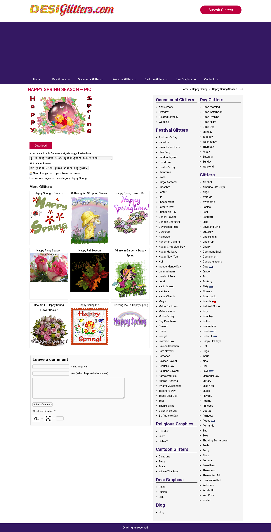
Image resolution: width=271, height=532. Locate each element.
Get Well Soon (211, 306)
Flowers (207, 291)
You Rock (208, 495)
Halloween (165, 236)
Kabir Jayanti (166, 286)
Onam (162, 331)
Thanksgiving (166, 405)
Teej (161, 400)
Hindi (162, 487)
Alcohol (207, 182)
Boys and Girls (211, 226)
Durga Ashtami (168, 182)
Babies (207, 207)
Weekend (208, 166)
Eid (160, 197)
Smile (206, 445)
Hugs (206, 351)
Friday (206, 151)
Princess (208, 405)
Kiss (205, 361)
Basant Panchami (169, 147)
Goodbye (208, 316)
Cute (205, 266)
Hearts (207, 331)
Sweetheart (209, 465)
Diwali (162, 177)
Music (206, 390)
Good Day (208, 126)
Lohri (162, 281)
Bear (205, 212)
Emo (205, 276)
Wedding (164, 122)
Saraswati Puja (168, 376)
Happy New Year (169, 256)
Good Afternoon (213, 112)
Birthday (163, 112)
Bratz (162, 466)
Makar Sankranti (168, 306)
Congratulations (212, 261)
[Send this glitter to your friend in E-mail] (30, 173)
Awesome (209, 202)
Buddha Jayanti (168, 157)
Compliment (210, 256)
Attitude (207, 197)
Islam (162, 436)
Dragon (207, 271)
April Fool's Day (168, 137)
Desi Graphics (184, 79)
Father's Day (166, 207)
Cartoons (164, 456)
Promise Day (166, 341)
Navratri (163, 326)
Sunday (207, 161)
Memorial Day (211, 376)
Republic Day (166, 366)
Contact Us (211, 79)
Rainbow (208, 415)
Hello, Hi (207, 336)
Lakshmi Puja (167, 276)
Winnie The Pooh (169, 471)
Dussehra (164, 187)
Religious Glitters (123, 79)
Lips (205, 366)
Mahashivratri (167, 311)
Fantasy (207, 281)
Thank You (209, 470)
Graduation (209, 326)
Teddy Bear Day (168, 395)
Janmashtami (167, 271)
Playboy (207, 395)
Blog (161, 512)
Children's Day (167, 167)
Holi (161, 261)
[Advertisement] (135, 47)
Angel (206, 192)
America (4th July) (214, 187)
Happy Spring (200, 89)
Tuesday (208, 136)
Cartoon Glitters (154, 79)
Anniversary (166, 107)
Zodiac (207, 500)
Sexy (205, 435)
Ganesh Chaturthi (169, 221)
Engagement (166, 202)
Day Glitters (59, 79)
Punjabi (163, 492)
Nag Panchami (167, 321)
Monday (207, 131)
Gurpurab (164, 231)
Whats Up (208, 490)
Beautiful (208, 217)
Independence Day (170, 266)
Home (37, 79)
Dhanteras (165, 172)
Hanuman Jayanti (169, 241)
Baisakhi (164, 142)
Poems (207, 400)
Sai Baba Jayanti (169, 371)
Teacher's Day (167, 390)
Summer (208, 460)
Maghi (162, 301)
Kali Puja (164, 291)
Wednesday (210, 141)
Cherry (207, 246)
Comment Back (212, 251)
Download (41, 145)
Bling (205, 221)
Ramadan (164, 356)
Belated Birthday (168, 117)
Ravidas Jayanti (168, 361)
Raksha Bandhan (169, 346)
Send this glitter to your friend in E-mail (56, 173)
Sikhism (163, 441)
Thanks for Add (212, 475)
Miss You (208, 385)
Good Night (209, 122)
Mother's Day (166, 316)
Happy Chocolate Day (172, 246)
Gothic (207, 321)
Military (207, 381)
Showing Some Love (215, 440)
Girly (205, 311)
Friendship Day (167, 212)
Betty (162, 461)
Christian (164, 431)
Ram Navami (166, 351)
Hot (205, 346)
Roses (206, 420)
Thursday (208, 146)
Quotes (207, 410)
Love (206, 371)
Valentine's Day (168, 410)
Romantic (208, 425)
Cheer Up (208, 241)
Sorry (206, 450)
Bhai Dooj (164, 152)
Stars (206, 455)
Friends (207, 301)
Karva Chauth (167, 296)
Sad (205, 430)
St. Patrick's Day (168, 415)
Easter (162, 192)
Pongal (163, 336)
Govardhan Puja (168, 226)
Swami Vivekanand (170, 385)
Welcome (208, 485)
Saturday (208, 156)
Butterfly (208, 231)
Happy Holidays (168, 251)
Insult (206, 356)
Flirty (205, 286)
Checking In (210, 236)
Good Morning (211, 107)
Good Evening (211, 117)
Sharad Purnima (168, 381)
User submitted (212, 480)
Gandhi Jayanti (167, 217)
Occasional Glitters (89, 79)
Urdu (161, 496)
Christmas (165, 162)
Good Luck (209, 296)
